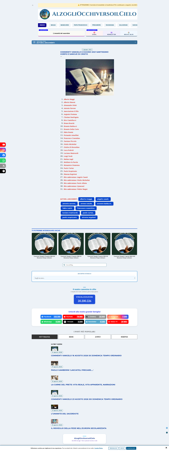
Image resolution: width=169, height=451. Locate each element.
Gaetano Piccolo (70, 141)
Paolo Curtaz (69, 168)
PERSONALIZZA (113, 448)
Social (124, 25)
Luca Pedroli (69, 150)
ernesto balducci (104, 204)
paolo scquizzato (69, 217)
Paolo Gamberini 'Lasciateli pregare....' (72, 370)
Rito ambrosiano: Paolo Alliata (75, 183)
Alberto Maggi (69, 99)
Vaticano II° (136, 25)
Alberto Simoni (69, 102)
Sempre (124, 337)
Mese (71, 337)
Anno (98, 337)
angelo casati (102, 199)
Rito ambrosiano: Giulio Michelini (77, 180)
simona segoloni (89, 217)
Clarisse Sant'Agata (71, 117)
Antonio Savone (70, 108)
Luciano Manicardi (71, 153)
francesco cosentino (85, 208)
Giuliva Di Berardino (71, 147)
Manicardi (53, 25)
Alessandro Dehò (70, 105)
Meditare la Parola (71, 162)
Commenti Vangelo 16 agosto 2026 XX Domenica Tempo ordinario (86, 356)
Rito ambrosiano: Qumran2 (74, 186)
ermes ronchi (86, 204)
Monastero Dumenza (72, 165)
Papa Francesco (69, 25)
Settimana (44, 337)
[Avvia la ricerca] (64, 265)
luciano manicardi (70, 213)
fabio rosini (67, 208)
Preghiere (85, 25)
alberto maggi (86, 199)
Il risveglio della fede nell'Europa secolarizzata (78, 428)
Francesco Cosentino (72, 138)
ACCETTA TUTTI (131, 448)
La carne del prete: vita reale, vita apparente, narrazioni (83, 385)
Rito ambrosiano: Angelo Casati (76, 177)
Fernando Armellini (71, 135)
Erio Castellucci (70, 120)
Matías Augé (68, 159)
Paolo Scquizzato (70, 171)
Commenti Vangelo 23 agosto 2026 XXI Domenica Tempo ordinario (86, 399)
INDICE (42, 25)
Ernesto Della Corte (71, 129)
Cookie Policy (98, 448)
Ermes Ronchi (69, 123)
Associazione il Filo (71, 111)
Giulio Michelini (70, 144)
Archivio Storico (84, 273)
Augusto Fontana (70, 114)
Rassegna (99, 25)
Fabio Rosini (68, 132)
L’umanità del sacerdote (61, 33)
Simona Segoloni (70, 174)
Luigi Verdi (68, 156)
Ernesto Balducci (70, 126)
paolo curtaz (88, 213)
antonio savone (68, 204)
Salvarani (112, 25)
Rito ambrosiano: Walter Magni (75, 189)
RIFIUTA (122, 448)
